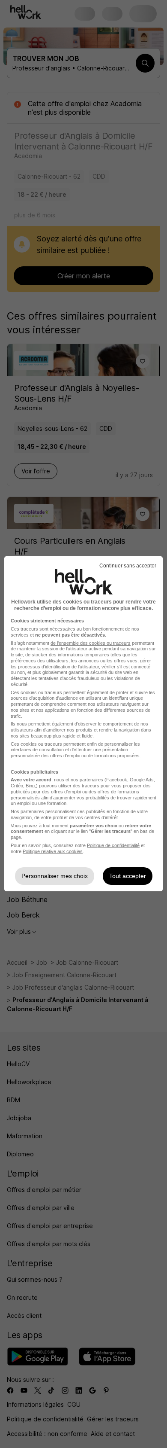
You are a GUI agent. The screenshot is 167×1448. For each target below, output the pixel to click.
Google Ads (142, 779)
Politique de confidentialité (113, 845)
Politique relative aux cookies (53, 851)
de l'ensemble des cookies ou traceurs (91, 643)
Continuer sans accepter (127, 566)
